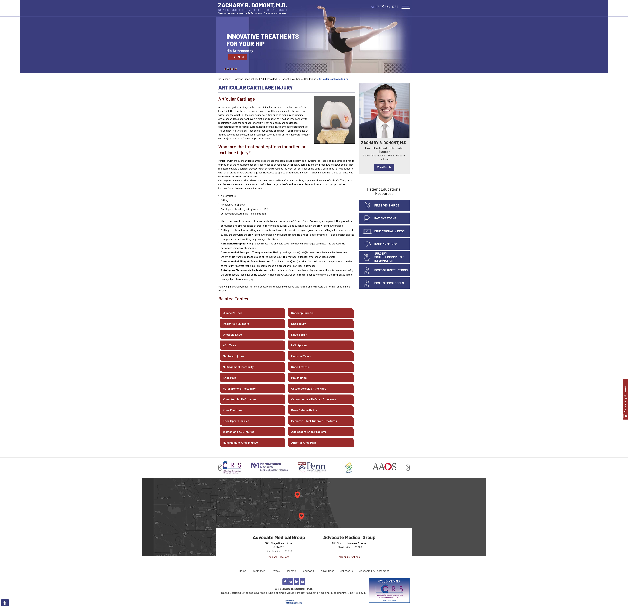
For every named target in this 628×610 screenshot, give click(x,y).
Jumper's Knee (233, 313)
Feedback (308, 570)
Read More (238, 56)
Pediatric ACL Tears (236, 323)
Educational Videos (389, 231)
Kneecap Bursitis (302, 313)
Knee (299, 78)
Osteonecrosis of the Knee (308, 388)
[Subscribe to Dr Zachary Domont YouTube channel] (302, 581)
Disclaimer (258, 570)
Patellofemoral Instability (239, 388)
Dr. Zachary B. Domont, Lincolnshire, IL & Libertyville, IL (248, 78)
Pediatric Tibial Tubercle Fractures (314, 421)
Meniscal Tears (301, 356)
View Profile (384, 167)
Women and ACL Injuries (238, 431)
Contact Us (347, 570)
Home (242, 570)
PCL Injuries (299, 377)
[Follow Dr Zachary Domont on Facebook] (285, 581)
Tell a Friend (326, 570)
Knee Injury (298, 323)
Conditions (310, 78)
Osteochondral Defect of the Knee (313, 399)
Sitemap (291, 570)
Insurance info (385, 244)
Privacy (275, 570)
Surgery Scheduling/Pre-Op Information (389, 256)
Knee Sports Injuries (236, 421)
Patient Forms (385, 218)
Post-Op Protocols (389, 283)
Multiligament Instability (238, 367)
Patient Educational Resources (384, 191)
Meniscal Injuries (233, 356)
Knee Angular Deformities (239, 399)
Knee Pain (229, 377)
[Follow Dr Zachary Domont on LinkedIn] (296, 581)
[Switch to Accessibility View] (5, 603)
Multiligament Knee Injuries (240, 442)
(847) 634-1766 (387, 7)
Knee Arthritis (300, 367)
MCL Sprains (299, 345)
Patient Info (287, 78)
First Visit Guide (386, 205)
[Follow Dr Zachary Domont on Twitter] (290, 581)
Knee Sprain (299, 334)
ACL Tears (229, 345)
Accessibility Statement (374, 570)
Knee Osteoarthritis (304, 410)
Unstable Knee (232, 334)
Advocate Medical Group (279, 537)
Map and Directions (278, 556)
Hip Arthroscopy (239, 50)
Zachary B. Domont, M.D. (384, 142)
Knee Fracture (232, 410)
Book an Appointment (625, 399)
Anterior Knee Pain (303, 442)
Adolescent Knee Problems (309, 431)
